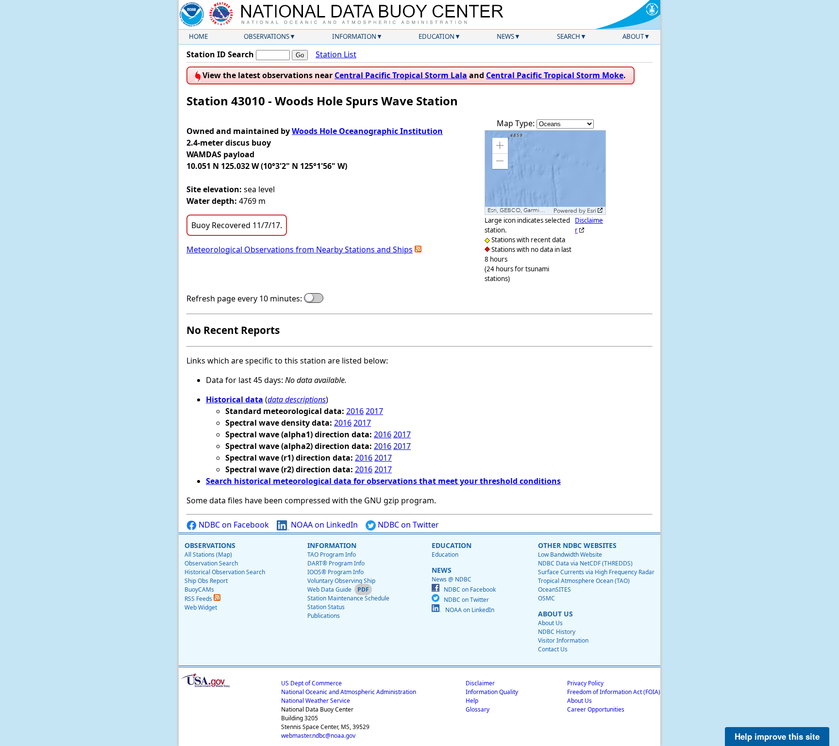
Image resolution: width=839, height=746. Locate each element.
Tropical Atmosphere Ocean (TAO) (584, 581)
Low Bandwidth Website (570, 554)
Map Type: (517, 123)
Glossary (477, 709)
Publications (323, 616)
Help (472, 700)
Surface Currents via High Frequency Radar (596, 572)
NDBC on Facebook (233, 524)
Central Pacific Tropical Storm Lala (401, 75)
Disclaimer (480, 683)
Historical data (234, 399)
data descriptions (297, 399)
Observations (266, 36)
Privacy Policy (585, 683)
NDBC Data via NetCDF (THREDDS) (585, 563)
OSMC (546, 598)
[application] (545, 173)
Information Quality (492, 692)
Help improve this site (777, 736)
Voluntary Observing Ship (341, 581)
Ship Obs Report (206, 581)
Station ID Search (220, 54)
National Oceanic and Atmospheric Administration (348, 692)
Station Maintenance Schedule (348, 598)
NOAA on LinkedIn (323, 524)
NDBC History (556, 632)
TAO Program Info (331, 554)
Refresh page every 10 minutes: (244, 298)
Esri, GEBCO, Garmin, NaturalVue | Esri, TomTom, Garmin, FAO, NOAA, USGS (519, 210)
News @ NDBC (451, 579)
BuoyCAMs (199, 589)
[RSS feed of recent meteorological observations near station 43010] (418, 249)
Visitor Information (563, 640)
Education (436, 36)
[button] (500, 145)
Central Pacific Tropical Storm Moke (554, 75)
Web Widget (201, 607)
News (505, 36)
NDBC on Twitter (407, 524)
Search (568, 36)
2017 (374, 411)
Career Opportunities (595, 709)
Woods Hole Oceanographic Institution (367, 131)
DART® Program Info (336, 563)
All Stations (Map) (208, 554)
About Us (550, 623)
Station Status (326, 607)
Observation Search (211, 563)
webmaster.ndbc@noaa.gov (318, 735)
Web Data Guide (329, 589)
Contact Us (553, 649)
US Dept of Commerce (311, 683)
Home (198, 36)
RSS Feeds (199, 599)
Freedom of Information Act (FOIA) (613, 692)
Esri (591, 210)
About (633, 36)
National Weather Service (315, 700)
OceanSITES (554, 589)
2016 (355, 411)
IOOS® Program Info (335, 572)
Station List (336, 54)
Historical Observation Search (225, 572)
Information (354, 36)
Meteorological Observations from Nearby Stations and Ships (299, 249)
